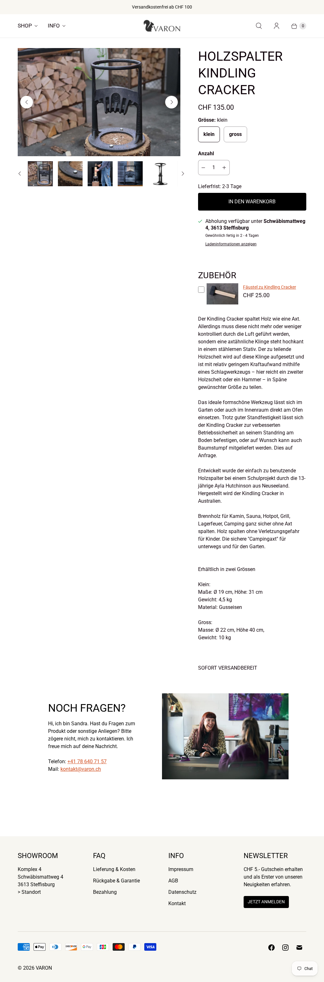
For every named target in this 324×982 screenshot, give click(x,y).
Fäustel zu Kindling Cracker (269, 287)
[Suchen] (259, 26)
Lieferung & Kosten (114, 869)
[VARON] (162, 26)
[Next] (171, 102)
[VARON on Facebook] (271, 947)
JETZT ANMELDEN (266, 902)
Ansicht (222, 305)
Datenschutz (182, 892)
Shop (25, 25)
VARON (44, 968)
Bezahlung (105, 892)
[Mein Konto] (276, 26)
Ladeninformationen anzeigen (231, 244)
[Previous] (26, 102)
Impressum (180, 869)
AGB (173, 881)
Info (54, 25)
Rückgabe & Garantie (116, 881)
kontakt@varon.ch (80, 769)
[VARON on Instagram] (285, 947)
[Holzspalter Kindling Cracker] (99, 102)
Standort (31, 892)
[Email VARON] (299, 947)
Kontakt (177, 903)
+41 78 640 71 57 (87, 761)
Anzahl (206, 153)
